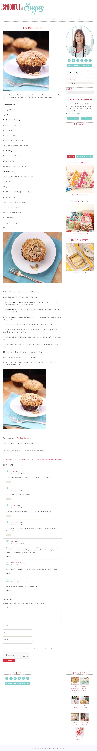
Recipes (29, 450)
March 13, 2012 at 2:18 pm (19, 565)
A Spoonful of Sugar (22, 8)
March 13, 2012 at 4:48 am (19, 507)
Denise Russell (14, 522)
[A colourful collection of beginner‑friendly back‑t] (72, 140)
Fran (11, 488)
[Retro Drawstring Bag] (80, 218)
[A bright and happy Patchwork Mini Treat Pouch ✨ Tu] (72, 131)
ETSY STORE (86, 118)
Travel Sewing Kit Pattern (80, 195)
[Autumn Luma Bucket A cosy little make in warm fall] (87, 140)
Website (5, 639)
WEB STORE (73, 118)
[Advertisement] (81, 291)
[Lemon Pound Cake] (80, 257)
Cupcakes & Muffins (19, 450)
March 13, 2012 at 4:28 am (19, 490)
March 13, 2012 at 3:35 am (19, 473)
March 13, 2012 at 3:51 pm (19, 582)
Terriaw (12, 541)
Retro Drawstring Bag (79, 234)
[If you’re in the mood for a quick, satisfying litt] (72, 148)
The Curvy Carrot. (23, 438)
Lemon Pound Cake (79, 272)
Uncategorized (37, 450)
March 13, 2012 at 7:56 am (19, 543)
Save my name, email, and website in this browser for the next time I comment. (27, 649)
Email (5, 632)
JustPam (13, 579)
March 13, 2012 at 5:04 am (19, 524)
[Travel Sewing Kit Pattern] (80, 179)
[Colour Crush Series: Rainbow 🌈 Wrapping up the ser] (87, 148)
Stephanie (13, 505)
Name (5, 625)
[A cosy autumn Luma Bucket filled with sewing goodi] (87, 131)
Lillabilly (12, 471)
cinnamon (16, 452)
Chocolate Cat (14, 562)
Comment (6, 607)
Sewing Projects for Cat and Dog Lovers (75, 689)
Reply (8, 481)
